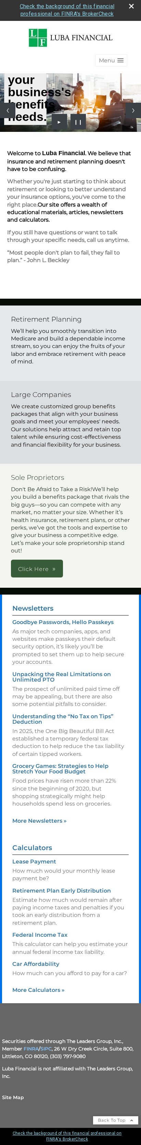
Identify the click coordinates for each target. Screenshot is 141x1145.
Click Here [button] (33, 569)
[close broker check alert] (131, 6)
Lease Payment (34, 861)
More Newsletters (39, 821)
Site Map (13, 1097)
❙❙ (78, 122)
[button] (111, 60)
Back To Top (112, 1120)
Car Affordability (35, 964)
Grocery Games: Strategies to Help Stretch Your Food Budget (60, 769)
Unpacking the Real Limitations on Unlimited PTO (61, 677)
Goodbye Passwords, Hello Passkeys (63, 622)
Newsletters (32, 608)
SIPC (46, 1049)
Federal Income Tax (39, 935)
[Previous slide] (7, 110)
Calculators (32, 848)
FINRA (31, 1049)
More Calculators (38, 990)
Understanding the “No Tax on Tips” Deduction (62, 719)
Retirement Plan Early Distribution (61, 890)
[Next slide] (133, 110)
